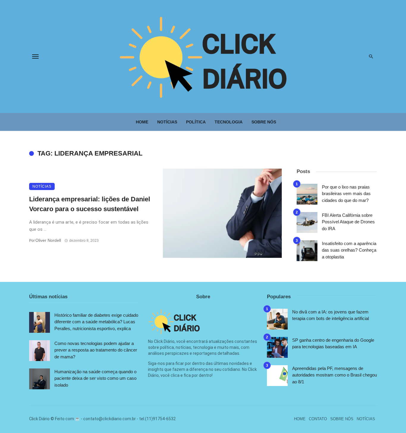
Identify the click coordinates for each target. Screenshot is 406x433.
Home (142, 122)
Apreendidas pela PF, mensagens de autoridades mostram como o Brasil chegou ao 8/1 (334, 375)
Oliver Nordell (48, 240)
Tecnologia (229, 122)
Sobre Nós (263, 122)
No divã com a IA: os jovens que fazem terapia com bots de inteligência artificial (330, 315)
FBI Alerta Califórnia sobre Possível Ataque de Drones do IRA (348, 222)
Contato (318, 419)
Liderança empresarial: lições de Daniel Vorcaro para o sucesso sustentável (89, 204)
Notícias (167, 122)
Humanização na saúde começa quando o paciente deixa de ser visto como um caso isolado (95, 378)
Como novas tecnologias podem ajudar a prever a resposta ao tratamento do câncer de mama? (95, 350)
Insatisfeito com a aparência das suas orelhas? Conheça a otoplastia (349, 250)
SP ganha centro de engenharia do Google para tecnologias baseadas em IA (333, 343)
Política (196, 122)
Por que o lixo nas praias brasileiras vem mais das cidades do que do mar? (346, 193)
